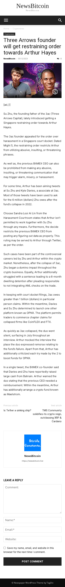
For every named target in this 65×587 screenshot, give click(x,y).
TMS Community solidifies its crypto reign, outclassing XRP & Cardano (47, 416)
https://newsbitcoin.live (32, 461)
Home (6, 28)
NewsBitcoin (9, 58)
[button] (60, 20)
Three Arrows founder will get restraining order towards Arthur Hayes (32, 46)
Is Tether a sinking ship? (17, 410)
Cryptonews (18, 28)
